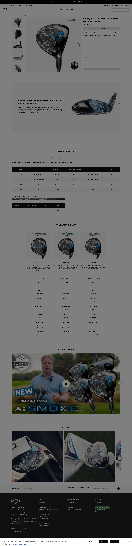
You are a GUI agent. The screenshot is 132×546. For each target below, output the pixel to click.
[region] (66, 542)
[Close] (129, 541)
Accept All (114, 541)
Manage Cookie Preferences (90, 541)
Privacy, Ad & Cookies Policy (19, 544)
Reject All (103, 541)
